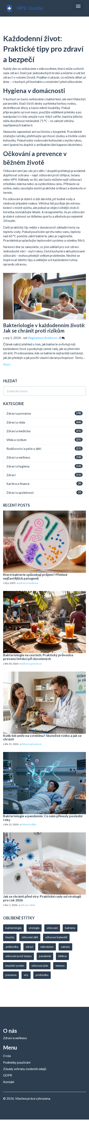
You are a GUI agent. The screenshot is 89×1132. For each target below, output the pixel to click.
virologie (34, 928)
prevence (11, 975)
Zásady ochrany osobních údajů (24, 1069)
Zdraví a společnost (20, 492)
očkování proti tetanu (18, 956)
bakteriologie (13, 928)
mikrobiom (47, 946)
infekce (62, 956)
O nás (7, 1056)
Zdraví (11, 475)
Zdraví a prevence (18, 413)
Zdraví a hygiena (17, 466)
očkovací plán (39, 965)
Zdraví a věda (15, 422)
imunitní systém (14, 965)
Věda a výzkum (16, 440)
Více (6, 364)
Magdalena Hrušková (42, 338)
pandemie (45, 956)
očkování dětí (30, 937)
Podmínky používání (16, 1062)
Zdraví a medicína (18, 431)
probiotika (42, 975)
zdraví (29, 946)
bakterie (70, 928)
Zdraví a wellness (18, 457)
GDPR (7, 1075)
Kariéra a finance (18, 483)
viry (26, 975)
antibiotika (11, 946)
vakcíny (65, 946)
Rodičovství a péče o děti (23, 448)
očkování (52, 928)
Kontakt (8, 1082)
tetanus (60, 965)
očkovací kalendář (56, 937)
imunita (9, 937)
